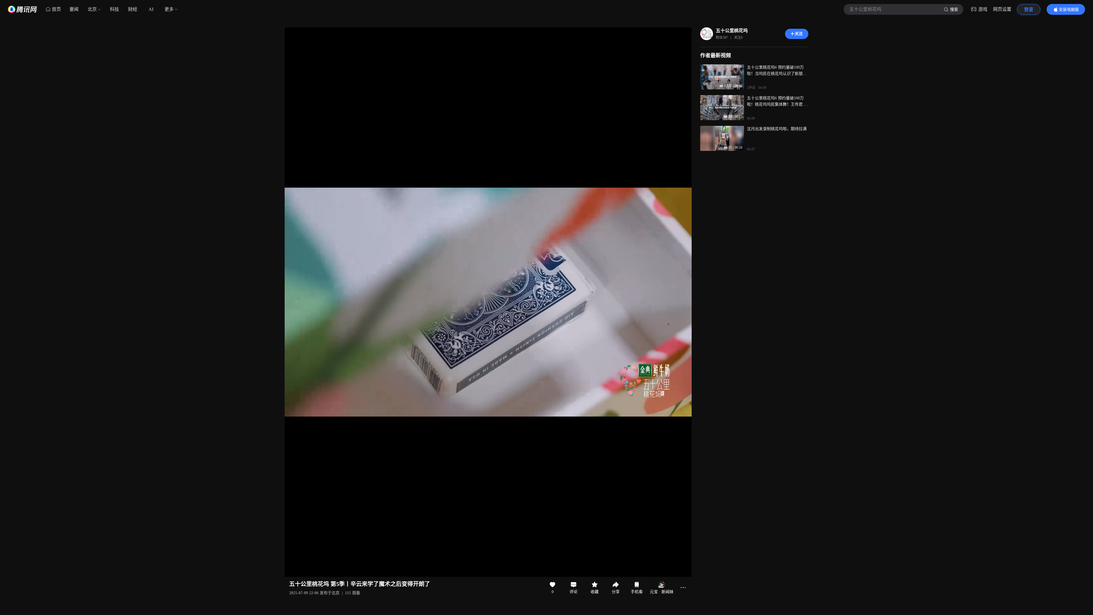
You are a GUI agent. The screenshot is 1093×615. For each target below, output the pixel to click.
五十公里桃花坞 (732, 30)
